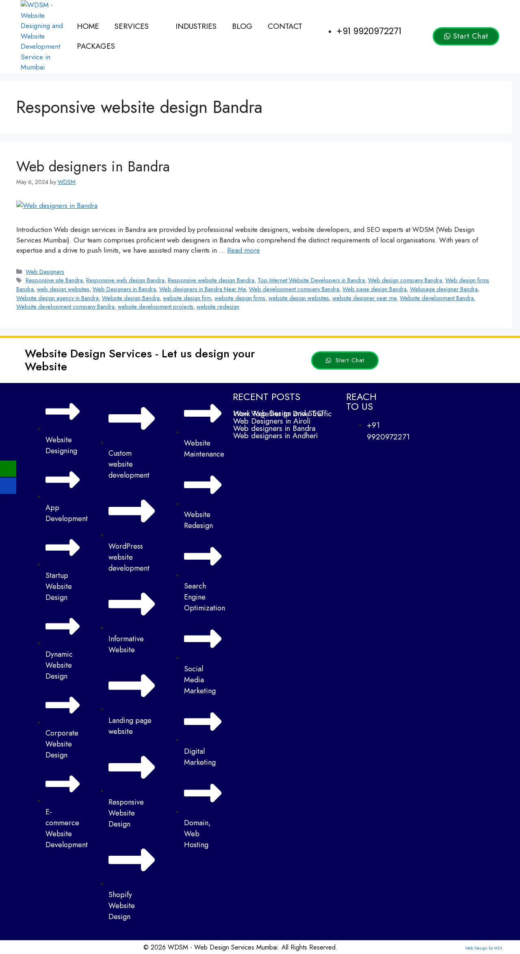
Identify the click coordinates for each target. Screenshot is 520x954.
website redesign (218, 307)
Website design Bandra (131, 298)
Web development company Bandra (294, 289)
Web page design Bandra (374, 289)
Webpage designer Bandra (444, 289)
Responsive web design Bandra (125, 280)
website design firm (187, 298)
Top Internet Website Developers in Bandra (311, 280)
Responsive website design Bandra (211, 280)
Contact (285, 26)
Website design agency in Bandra (57, 298)
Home (88, 26)
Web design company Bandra (405, 280)
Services (132, 26)
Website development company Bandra (65, 307)
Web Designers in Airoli (271, 420)
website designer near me (364, 298)
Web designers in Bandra (93, 166)
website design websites (299, 298)
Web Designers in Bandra (124, 289)
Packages (96, 46)
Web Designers (45, 272)
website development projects (155, 307)
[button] (137, 26)
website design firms (239, 298)
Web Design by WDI (483, 948)
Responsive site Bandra (54, 280)
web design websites (63, 289)
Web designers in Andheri (275, 435)
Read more (243, 250)
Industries (196, 26)
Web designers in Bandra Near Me (202, 289)
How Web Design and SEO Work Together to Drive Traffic (282, 413)
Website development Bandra (437, 298)
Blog (242, 26)
